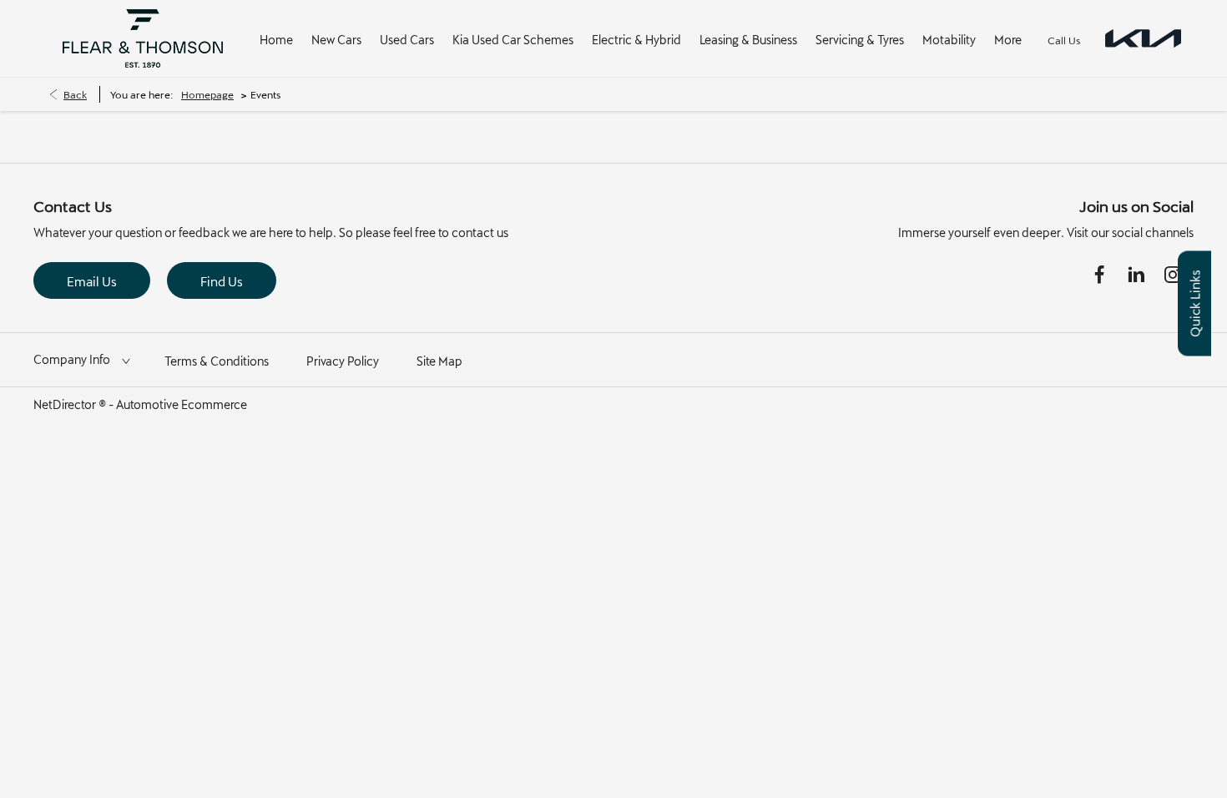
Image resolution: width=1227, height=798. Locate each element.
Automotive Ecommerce (181, 404)
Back (75, 94)
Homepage (207, 94)
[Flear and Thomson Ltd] (143, 38)
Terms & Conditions (216, 361)
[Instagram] (1172, 274)
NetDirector (65, 404)
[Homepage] (1143, 39)
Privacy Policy (342, 361)
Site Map (439, 361)
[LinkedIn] (1136, 274)
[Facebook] (1099, 274)
